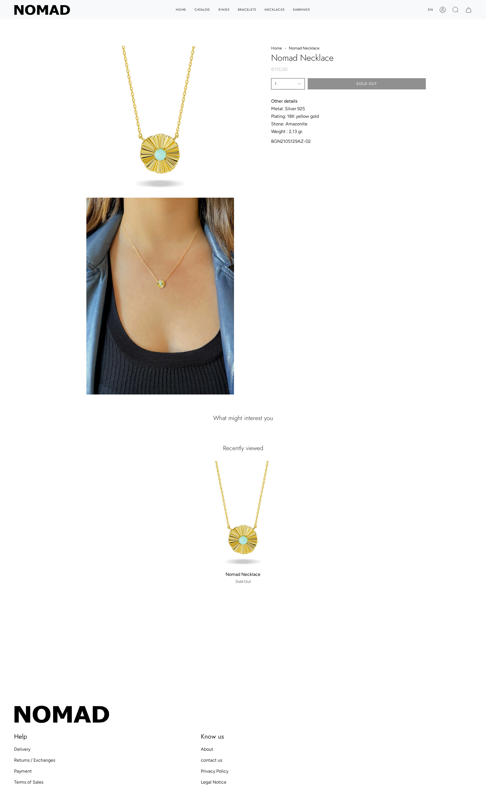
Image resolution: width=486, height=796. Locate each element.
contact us (211, 760)
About (207, 749)
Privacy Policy (214, 771)
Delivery (22, 749)
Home (276, 48)
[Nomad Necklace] (243, 515)
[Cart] (468, 10)
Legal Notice (213, 782)
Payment (23, 771)
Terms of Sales (28, 782)
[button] (455, 10)
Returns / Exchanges (34, 760)
